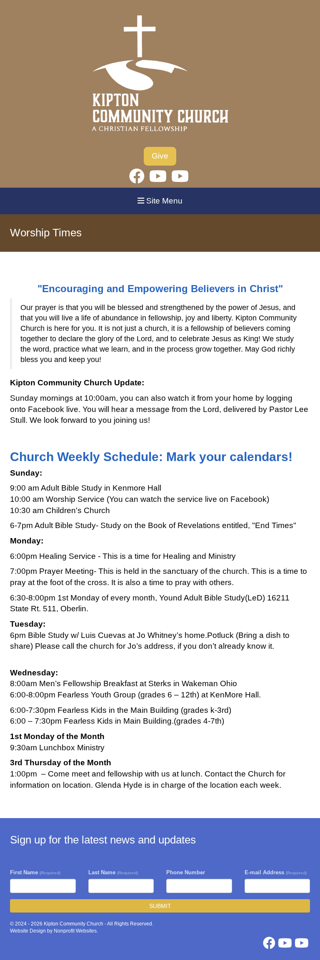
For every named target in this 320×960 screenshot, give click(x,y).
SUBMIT (160, 906)
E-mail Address (276, 872)
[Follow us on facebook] (137, 176)
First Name (35, 872)
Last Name (113, 872)
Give (160, 155)
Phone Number (185, 872)
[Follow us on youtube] (158, 176)
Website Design (28, 931)
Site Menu (163, 200)
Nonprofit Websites (75, 931)
